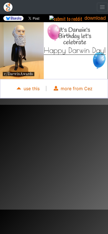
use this (31, 88)
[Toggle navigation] (102, 7)
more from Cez (75, 88)
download (95, 18)
